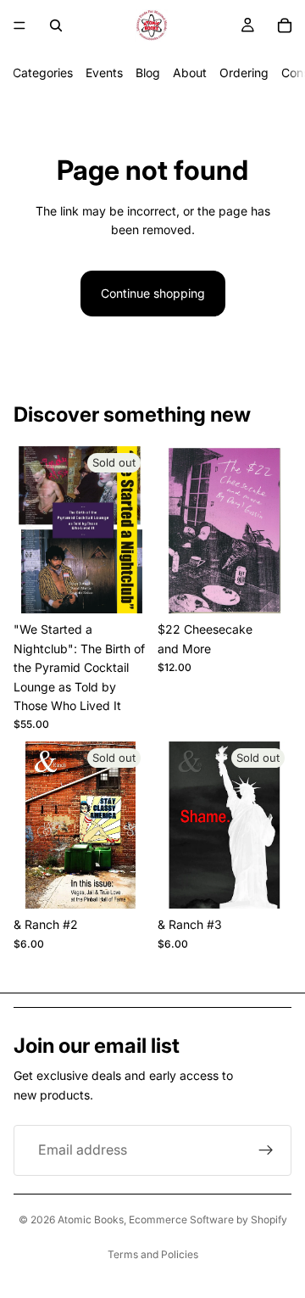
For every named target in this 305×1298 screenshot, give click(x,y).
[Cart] (284, 25)
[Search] (56, 25)
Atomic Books (91, 1219)
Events (104, 72)
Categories (43, 72)
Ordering (244, 72)
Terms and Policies (153, 1254)
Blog (148, 72)
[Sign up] (266, 1150)
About (190, 72)
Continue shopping (153, 293)
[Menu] (19, 25)
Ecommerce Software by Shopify (208, 1219)
